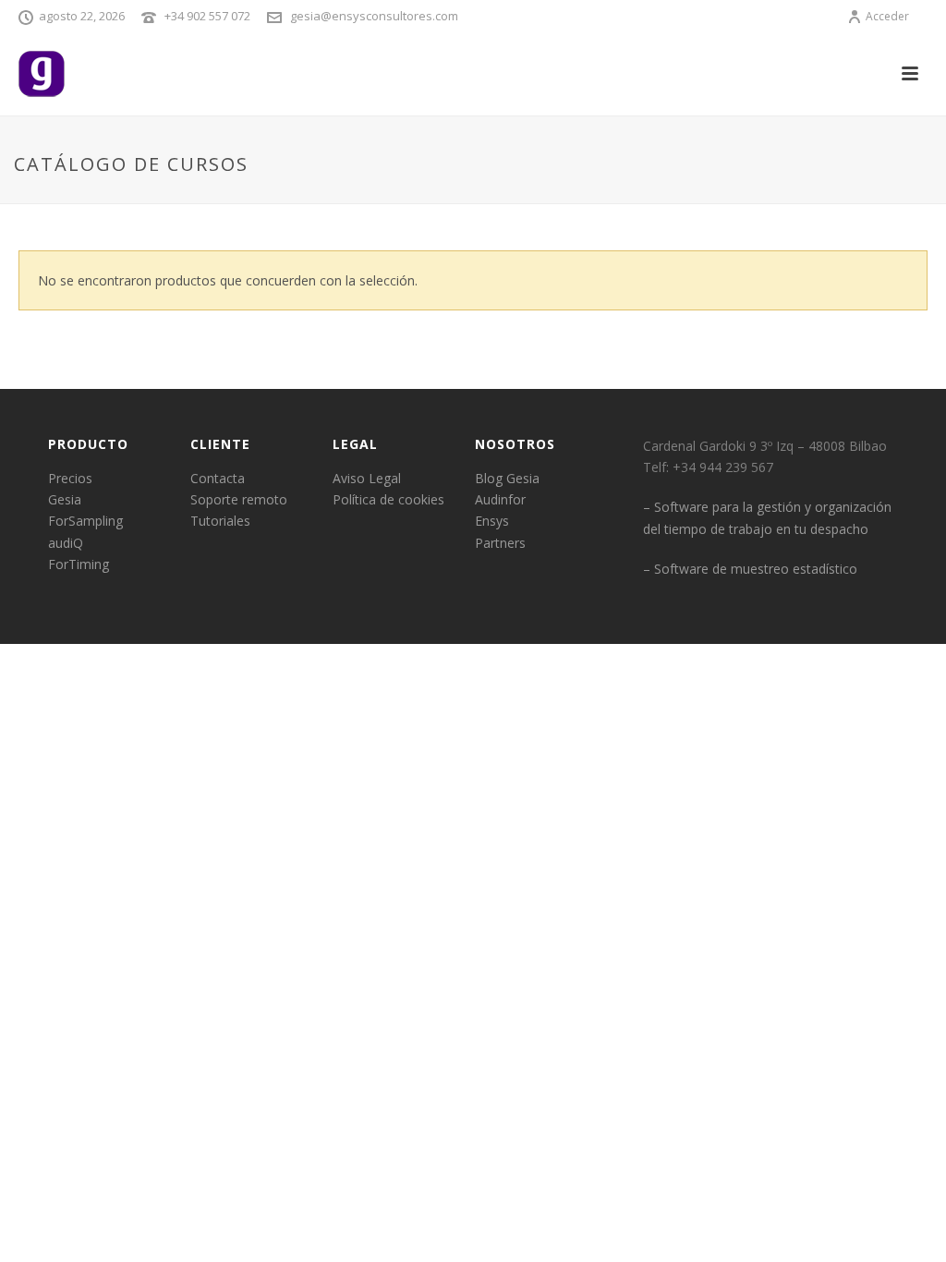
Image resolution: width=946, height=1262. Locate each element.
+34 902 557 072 (207, 15)
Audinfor (500, 499)
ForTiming (78, 564)
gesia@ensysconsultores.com (374, 15)
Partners (500, 543)
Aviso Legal (367, 478)
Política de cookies (388, 499)
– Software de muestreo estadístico (750, 568)
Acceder (887, 16)
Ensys (492, 520)
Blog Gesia (507, 478)
